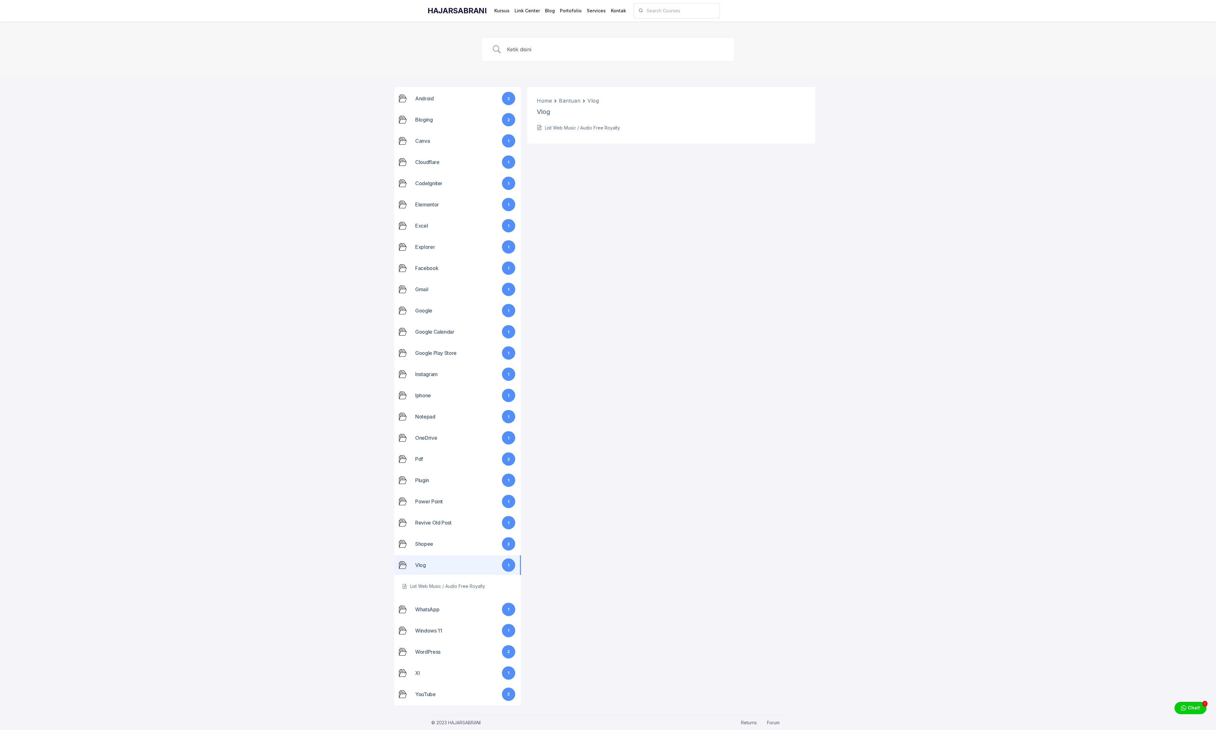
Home (544, 101)
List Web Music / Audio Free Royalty (582, 127)
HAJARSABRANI (457, 10)
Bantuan (569, 101)
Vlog (593, 101)
